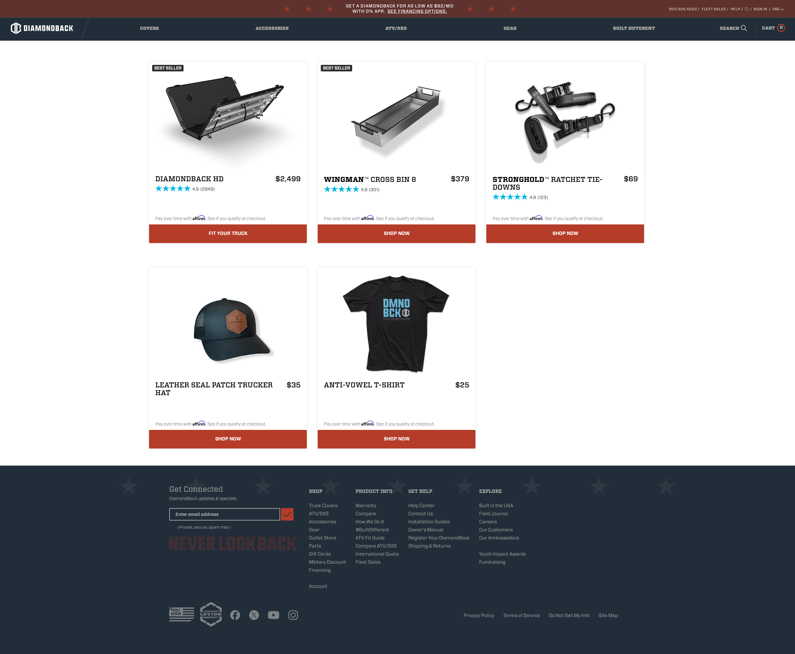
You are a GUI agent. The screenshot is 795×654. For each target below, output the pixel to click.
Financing (320, 570)
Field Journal (493, 513)
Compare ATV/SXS (376, 546)
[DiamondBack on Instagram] (293, 615)
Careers (488, 522)
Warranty (366, 505)
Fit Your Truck (228, 233)
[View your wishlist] (747, 9)
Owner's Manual (425, 530)
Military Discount (327, 562)
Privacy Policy (479, 615)
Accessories (274, 30)
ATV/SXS (400, 30)
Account (318, 586)
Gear (516, 30)
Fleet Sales (714, 9)
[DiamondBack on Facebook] (235, 615)
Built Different (634, 30)
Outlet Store (322, 538)
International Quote (377, 554)
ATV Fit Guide (370, 538)
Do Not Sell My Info (569, 615)
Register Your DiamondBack (439, 538)
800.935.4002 (683, 9)
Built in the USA (496, 505)
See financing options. (417, 11)
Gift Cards (320, 554)
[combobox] (732, 28)
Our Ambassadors (499, 538)
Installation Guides (429, 522)
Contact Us (420, 513)
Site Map (608, 615)
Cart (772, 27)
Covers (154, 30)
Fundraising (492, 562)
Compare (366, 513)
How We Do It (370, 522)
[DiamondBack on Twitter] (254, 615)
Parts (315, 546)
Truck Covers (323, 505)
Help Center (421, 505)
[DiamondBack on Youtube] (273, 615)
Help (735, 9)
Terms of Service (521, 615)
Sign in (760, 9)
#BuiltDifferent (372, 530)
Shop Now (397, 233)
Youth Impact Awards (502, 554)
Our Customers (496, 530)
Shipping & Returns (429, 546)
